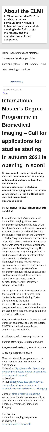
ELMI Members (30, 64)
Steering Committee (19, 69)
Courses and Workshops (15, 58)
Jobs (32, 58)
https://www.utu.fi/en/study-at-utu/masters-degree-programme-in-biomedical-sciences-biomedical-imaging (24, 385)
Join (4, 69)
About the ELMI (23, 11)
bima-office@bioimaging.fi (26, 394)
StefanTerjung (16, 82)
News (5, 93)
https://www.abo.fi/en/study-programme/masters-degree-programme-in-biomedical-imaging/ (24, 371)
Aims (43, 64)
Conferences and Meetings (24, 53)
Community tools (11, 64)
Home (5, 53)
